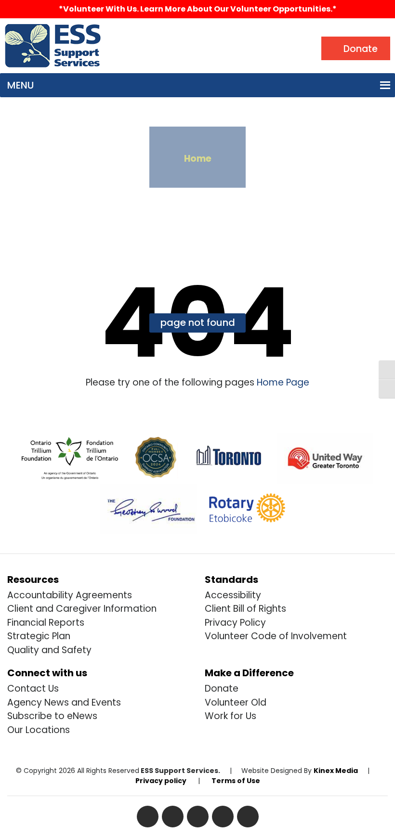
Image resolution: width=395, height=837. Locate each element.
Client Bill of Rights (245, 608)
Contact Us (33, 688)
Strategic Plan (38, 636)
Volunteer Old (235, 702)
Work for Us (230, 715)
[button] (20, 85)
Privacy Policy (235, 622)
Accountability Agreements (69, 595)
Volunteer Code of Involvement (276, 636)
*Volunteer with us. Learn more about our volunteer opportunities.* (198, 8)
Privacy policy (160, 780)
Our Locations (38, 729)
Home (197, 158)
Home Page (281, 382)
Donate (221, 688)
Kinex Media (336, 770)
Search (127, 31)
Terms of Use (235, 780)
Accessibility (233, 595)
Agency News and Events (64, 702)
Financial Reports (45, 622)
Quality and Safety (49, 650)
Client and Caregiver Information (82, 608)
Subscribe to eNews (52, 715)
